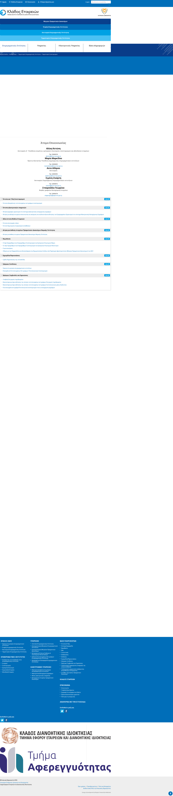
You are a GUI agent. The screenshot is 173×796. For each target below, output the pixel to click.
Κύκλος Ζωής (13, 54)
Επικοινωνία (31, 2)
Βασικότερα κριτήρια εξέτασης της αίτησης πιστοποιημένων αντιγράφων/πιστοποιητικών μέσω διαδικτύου (35, 285)
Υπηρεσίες (41, 46)
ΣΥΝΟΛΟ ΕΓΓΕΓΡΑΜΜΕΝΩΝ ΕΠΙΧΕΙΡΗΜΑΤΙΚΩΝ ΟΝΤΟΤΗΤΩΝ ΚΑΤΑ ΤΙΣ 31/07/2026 (28, 341)
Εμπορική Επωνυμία (8, 667)
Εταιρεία (4, 663)
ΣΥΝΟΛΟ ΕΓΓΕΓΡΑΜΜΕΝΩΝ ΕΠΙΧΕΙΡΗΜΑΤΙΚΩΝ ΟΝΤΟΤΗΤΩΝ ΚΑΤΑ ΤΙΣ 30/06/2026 (28, 425)
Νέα (62, 650)
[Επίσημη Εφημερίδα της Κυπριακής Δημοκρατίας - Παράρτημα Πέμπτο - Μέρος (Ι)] (7, 362)
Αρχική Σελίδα (4, 54)
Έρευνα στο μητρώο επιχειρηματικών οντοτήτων (17, 268)
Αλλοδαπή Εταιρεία (8, 672)
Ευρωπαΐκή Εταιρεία (8, 670)
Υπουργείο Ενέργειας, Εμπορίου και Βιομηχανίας (14, 782)
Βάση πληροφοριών (97, 46)
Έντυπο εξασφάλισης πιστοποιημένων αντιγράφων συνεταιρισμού (22, 203)
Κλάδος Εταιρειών (17, 2)
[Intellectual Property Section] (55, 744)
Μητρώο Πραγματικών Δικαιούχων (55, 21)
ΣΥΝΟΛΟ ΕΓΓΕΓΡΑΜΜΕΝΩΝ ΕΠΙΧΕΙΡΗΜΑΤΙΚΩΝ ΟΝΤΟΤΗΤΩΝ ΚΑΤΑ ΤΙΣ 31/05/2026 (28, 463)
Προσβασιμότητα (92, 786)
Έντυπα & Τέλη (65, 644)
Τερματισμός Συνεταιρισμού (49, 54)
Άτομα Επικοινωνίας (53, 142)
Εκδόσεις (64, 657)
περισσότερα (4, 348)
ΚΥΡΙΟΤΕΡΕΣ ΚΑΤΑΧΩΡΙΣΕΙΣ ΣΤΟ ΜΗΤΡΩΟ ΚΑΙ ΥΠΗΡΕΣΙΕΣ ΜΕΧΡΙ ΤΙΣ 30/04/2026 (27, 523)
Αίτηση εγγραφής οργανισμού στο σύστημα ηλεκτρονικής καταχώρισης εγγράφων (27, 212)
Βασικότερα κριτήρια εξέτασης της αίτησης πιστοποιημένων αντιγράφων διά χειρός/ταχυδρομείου (32, 282)
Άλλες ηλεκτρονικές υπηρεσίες (41, 675)
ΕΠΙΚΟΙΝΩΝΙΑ (65, 685)
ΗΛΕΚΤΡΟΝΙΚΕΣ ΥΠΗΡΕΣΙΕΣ (40, 667)
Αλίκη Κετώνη (53, 148)
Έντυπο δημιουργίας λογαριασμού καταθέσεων (16, 226)
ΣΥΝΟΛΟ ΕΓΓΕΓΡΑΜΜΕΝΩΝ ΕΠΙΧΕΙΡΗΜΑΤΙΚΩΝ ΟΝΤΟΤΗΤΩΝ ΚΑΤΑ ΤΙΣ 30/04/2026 (28, 561)
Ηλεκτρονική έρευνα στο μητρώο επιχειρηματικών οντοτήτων (41, 670)
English (88, 2)
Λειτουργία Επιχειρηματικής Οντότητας (55, 32)
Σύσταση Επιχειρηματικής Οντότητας (43, 644)
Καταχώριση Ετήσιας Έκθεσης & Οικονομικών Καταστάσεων (41, 654)
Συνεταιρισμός (6, 665)
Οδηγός (8, 84)
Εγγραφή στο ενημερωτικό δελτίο (56, 613)
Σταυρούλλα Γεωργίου (53, 188)
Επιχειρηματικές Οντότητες (14, 46)
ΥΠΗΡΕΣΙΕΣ (34, 641)
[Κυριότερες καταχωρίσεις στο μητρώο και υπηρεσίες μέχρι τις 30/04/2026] (18, 516)
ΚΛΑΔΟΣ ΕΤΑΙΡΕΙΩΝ (67, 679)
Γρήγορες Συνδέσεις (10, 264)
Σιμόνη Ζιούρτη (53, 178)
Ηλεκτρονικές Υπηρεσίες (69, 46)
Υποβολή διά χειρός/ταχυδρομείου (13, 279)
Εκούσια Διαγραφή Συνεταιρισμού (53, 96)
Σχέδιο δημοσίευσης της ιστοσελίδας (14, 259)
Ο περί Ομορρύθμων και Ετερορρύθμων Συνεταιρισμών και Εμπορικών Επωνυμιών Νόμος (29, 243)
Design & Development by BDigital (90, 792)
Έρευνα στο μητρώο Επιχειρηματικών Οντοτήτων (21, 127)
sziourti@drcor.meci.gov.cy (53, 185)
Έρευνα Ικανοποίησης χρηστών (56, 623)
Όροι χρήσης (82, 786)
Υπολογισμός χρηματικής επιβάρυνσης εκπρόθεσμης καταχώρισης (72, 669)
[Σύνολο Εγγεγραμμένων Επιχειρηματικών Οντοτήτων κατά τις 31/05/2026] (18, 455)
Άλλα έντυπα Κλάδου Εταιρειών (14, 219)
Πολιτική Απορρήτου (105, 786)
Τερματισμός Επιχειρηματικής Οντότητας (55, 38)
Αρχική (4, 2)
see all (107, 199)
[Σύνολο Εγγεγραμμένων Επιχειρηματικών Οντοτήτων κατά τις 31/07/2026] (18, 334)
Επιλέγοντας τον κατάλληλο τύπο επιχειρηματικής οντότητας (12, 660)
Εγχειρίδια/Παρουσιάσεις (11, 255)
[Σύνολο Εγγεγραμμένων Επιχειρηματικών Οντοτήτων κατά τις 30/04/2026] (18, 554)
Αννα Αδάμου (53, 168)
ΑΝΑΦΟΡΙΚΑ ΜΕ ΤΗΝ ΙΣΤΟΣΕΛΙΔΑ (72, 702)
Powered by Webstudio (105, 792)
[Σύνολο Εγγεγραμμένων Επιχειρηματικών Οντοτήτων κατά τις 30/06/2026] (18, 417)
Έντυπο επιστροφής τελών (11, 223)
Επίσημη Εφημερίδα (67, 646)
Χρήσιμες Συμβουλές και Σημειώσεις (15, 275)
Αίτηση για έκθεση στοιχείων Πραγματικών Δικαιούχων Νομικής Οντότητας (29, 230)
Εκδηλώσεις (65, 654)
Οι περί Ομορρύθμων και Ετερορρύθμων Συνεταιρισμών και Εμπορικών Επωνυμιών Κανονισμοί (30, 245)
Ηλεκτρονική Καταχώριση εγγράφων (42, 673)
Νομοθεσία (6, 239)
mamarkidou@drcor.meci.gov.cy (53, 166)
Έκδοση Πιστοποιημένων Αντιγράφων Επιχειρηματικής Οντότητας (43, 657)
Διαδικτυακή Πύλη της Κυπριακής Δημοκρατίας (97, 788)
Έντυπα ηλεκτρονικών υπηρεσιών (14, 208)
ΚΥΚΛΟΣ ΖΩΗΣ (6, 641)
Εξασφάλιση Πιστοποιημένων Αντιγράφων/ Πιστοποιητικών (25, 129)
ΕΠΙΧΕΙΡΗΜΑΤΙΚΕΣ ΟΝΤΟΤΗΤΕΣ (13, 657)
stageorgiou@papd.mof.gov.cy (53, 195)
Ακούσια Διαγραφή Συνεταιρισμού (53, 101)
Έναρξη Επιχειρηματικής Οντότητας (55, 27)
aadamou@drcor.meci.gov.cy (53, 176)
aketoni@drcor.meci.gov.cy (53, 156)
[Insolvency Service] (55, 772)
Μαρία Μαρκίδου (53, 158)
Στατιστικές (64, 652)
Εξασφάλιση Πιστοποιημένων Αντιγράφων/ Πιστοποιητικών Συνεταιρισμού (25, 271)
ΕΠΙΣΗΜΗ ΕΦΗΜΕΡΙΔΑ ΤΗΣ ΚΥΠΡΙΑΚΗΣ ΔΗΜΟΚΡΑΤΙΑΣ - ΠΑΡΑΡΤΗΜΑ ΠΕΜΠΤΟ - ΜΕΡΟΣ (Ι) (31, 370)
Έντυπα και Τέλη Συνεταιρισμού (14, 199)
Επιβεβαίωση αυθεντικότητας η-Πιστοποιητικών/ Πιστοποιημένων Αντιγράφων (33, 132)
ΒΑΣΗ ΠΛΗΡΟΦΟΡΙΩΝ (68, 641)
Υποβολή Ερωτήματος (55, 604)
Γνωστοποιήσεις (8, 248)
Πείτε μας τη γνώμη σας (58, 632)
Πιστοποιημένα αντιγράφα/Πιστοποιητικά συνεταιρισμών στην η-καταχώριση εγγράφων (29, 287)
